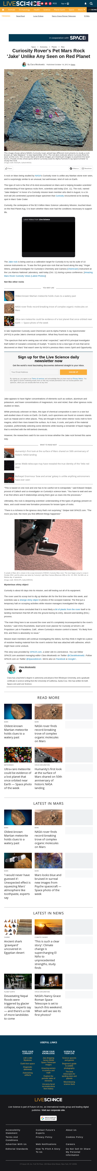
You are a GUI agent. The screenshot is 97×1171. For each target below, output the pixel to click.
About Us (71, 1130)
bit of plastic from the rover (67, 609)
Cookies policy (74, 1137)
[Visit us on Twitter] (34, 3)
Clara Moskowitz (37, 64)
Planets (54, 47)
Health (37, 9)
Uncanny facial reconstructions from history (48, 1086)
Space (71, 9)
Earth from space (28, 1064)
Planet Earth (59, 9)
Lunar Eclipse (38, 16)
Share (10, 168)
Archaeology (24, 9)
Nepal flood (20, 16)
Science (47, 9)
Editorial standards (17, 1149)
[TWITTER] (21, 670)
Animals (11, 9)
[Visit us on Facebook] (30, 3)
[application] (48, 237)
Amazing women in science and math (48, 1070)
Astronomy (43, 47)
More (80, 9)
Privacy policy (44, 1137)
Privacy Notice (78, 379)
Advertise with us (16, 1144)
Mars (63, 47)
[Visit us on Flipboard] (46, 3)
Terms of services (38, 379)
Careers (70, 1144)
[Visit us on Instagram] (38, 3)
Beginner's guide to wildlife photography (69, 1066)
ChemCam (73, 269)
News (73, 64)
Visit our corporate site (53, 1110)
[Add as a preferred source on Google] (48, 1118)
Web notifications (46, 1144)
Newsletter (88, 168)
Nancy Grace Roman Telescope (64, 16)
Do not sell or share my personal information (78, 1152)
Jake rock (13, 262)
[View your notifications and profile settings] (85, 3)
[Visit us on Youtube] (42, 3)
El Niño (87, 16)
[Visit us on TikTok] (50, 3)
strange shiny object (29, 600)
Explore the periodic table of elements (48, 1078)
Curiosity (60, 196)
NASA (38, 176)
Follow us (76, 168)
